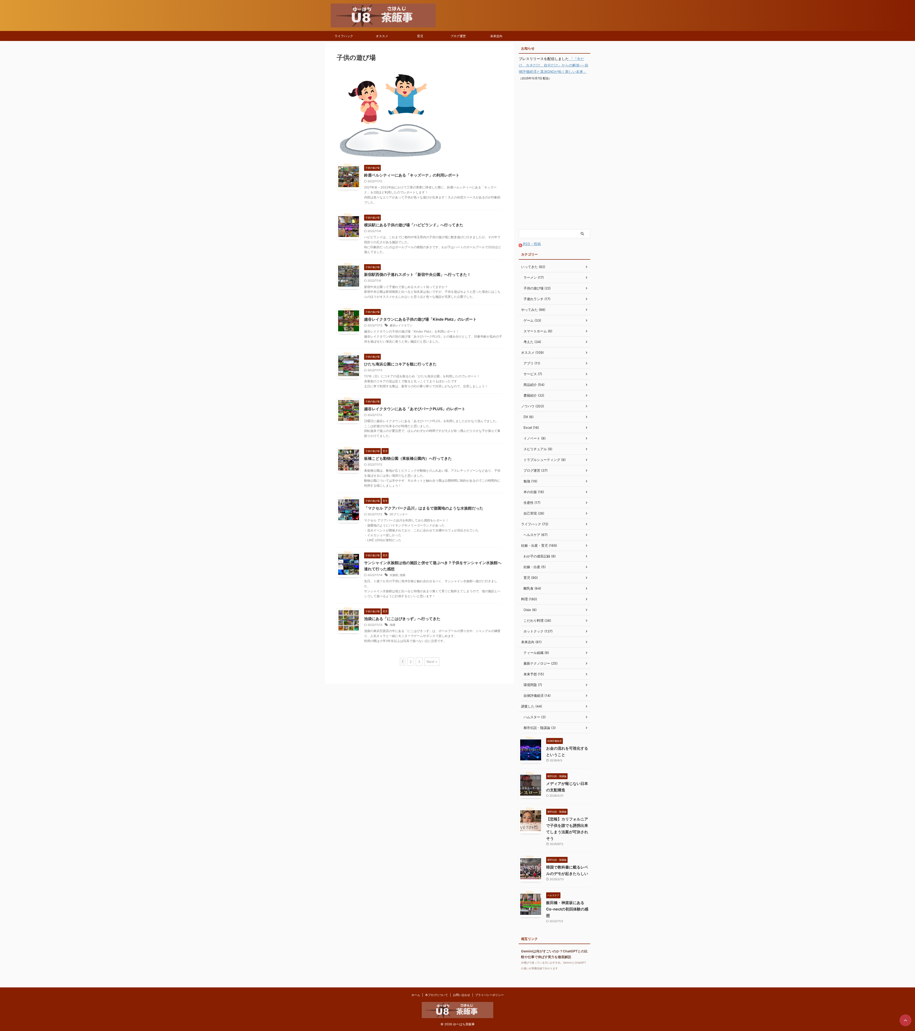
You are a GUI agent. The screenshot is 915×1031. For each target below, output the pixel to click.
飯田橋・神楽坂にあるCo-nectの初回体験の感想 (567, 909)
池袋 (402, 575)
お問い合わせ (461, 995)
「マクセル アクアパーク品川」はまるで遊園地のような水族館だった (423, 508)
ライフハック (344, 36)
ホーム (416, 995)
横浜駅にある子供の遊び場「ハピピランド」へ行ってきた (413, 224)
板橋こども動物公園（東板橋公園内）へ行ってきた (408, 458)
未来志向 (496, 36)
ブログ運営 (458, 36)
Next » (432, 661)
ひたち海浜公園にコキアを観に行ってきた (400, 364)
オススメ (382, 36)
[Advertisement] (554, 155)
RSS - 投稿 (531, 244)
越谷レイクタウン (401, 325)
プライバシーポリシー (489, 995)
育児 (420, 36)
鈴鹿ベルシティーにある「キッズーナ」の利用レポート (411, 175)
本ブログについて (436, 995)
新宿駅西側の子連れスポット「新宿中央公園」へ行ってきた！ (417, 274)
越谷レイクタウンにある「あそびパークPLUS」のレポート (414, 408)
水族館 (394, 575)
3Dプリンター (398, 514)
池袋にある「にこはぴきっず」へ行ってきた (402, 618)
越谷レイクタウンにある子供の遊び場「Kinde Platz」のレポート (420, 319)
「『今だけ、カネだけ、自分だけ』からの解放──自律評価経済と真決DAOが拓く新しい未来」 (553, 65)
